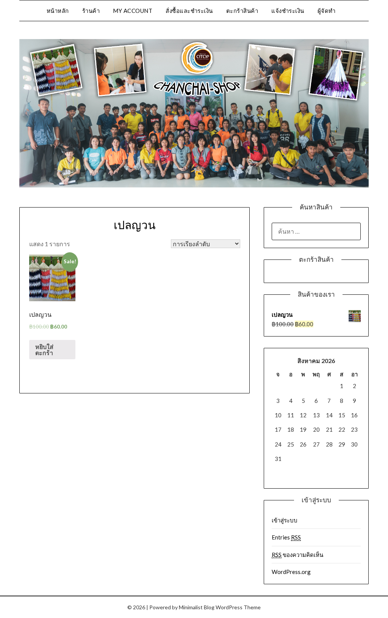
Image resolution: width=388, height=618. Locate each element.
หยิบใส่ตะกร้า (44, 349)
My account (132, 10)
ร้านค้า (91, 10)
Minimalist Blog (196, 607)
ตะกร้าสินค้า (242, 10)
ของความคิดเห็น (297, 554)
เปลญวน (135, 225)
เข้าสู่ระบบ (284, 520)
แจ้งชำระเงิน (287, 10)
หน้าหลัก (58, 10)
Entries (286, 537)
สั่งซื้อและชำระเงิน (189, 10)
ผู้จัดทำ (327, 10)
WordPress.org (291, 571)
